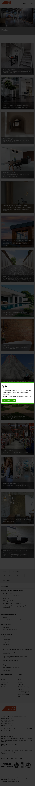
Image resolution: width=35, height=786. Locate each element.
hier (30, 396)
